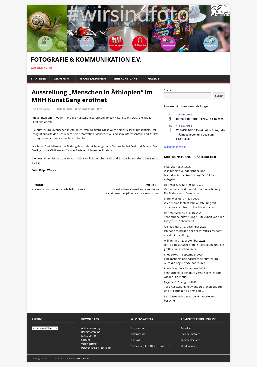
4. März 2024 (43, 108)
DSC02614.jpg (88, 335)
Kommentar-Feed (190, 340)
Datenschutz (138, 334)
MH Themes (83, 358)
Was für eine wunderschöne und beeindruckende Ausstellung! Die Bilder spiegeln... (189, 175)
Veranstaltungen (92, 78)
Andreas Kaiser (64, 108)
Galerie (153, 78)
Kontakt (135, 340)
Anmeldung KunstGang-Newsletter (150, 346)
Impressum (137, 328)
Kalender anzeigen (175, 147)
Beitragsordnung (90, 332)
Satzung (85, 339)
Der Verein (61, 78)
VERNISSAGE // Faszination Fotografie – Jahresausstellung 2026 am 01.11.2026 (200, 134)
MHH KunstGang (125, 78)
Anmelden (186, 328)
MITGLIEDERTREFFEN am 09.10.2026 (200, 119)
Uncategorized (86, 108)
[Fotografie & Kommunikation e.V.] (128, 49)
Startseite (38, 78)
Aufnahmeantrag (90, 328)
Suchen (168, 90)
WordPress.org (189, 346)
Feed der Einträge (190, 334)
